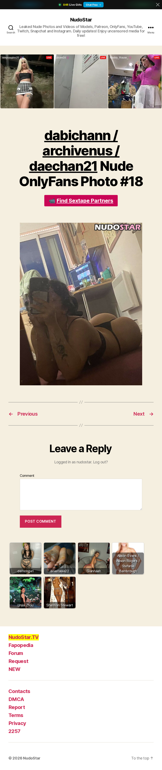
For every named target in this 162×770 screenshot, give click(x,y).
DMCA (16, 699)
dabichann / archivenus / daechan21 (74, 150)
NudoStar (81, 20)
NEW (14, 669)
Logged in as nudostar (72, 462)
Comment (27, 476)
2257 (14, 731)
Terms (15, 715)
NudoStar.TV (23, 637)
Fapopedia (20, 645)
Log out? (100, 462)
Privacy (17, 723)
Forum (15, 653)
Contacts (19, 691)
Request (18, 661)
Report (16, 707)
